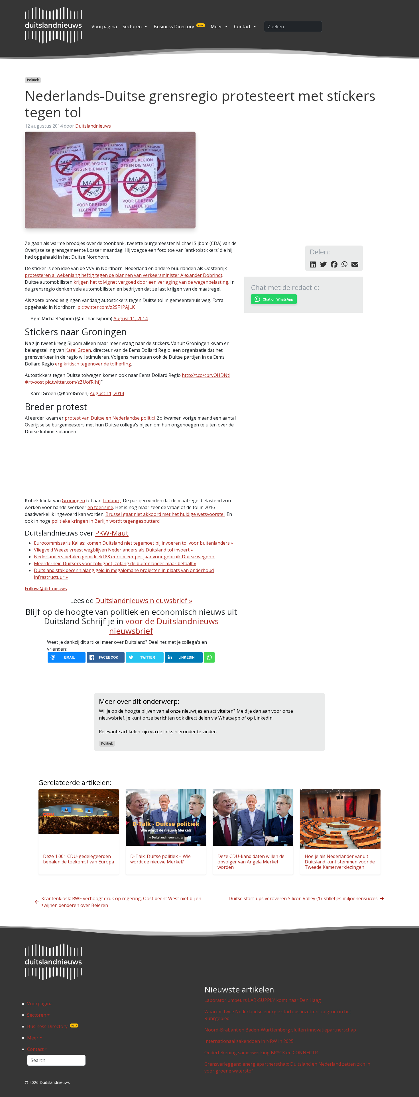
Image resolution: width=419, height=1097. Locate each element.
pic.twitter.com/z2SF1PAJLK (106, 307)
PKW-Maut (112, 533)
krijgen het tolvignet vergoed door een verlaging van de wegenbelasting (151, 282)
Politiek (33, 79)
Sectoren (132, 26)
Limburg (112, 500)
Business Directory (179, 26)
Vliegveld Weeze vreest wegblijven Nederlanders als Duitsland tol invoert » (113, 550)
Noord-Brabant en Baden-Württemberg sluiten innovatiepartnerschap (280, 1030)
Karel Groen (78, 350)
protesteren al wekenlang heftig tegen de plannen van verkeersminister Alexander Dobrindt (123, 275)
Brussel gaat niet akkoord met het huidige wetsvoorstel (165, 514)
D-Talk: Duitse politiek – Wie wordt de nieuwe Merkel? (160, 859)
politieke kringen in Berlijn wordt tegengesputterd (106, 521)
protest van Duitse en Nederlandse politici (110, 418)
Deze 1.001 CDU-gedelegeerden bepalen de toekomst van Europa (78, 859)
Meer (216, 26)
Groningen (73, 500)
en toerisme (100, 507)
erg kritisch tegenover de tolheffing (93, 364)
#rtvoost (34, 382)
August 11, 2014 (130, 318)
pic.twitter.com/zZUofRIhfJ (73, 382)
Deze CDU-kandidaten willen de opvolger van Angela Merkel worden (250, 861)
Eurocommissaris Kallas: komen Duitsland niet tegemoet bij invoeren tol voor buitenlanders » (133, 543)
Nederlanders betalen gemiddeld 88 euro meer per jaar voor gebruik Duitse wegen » (124, 556)
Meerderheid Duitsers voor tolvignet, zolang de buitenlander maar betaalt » (115, 563)
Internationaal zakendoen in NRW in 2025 (249, 1041)
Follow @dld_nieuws (46, 588)
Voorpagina (104, 26)
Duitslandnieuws (93, 126)
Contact (242, 26)
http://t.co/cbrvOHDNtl (206, 375)
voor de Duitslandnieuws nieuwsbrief (164, 626)
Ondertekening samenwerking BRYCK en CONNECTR (261, 1052)
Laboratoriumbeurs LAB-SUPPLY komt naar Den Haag (262, 1000)
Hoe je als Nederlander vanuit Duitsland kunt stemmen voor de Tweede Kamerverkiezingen (340, 861)
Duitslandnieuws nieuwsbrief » (143, 600)
